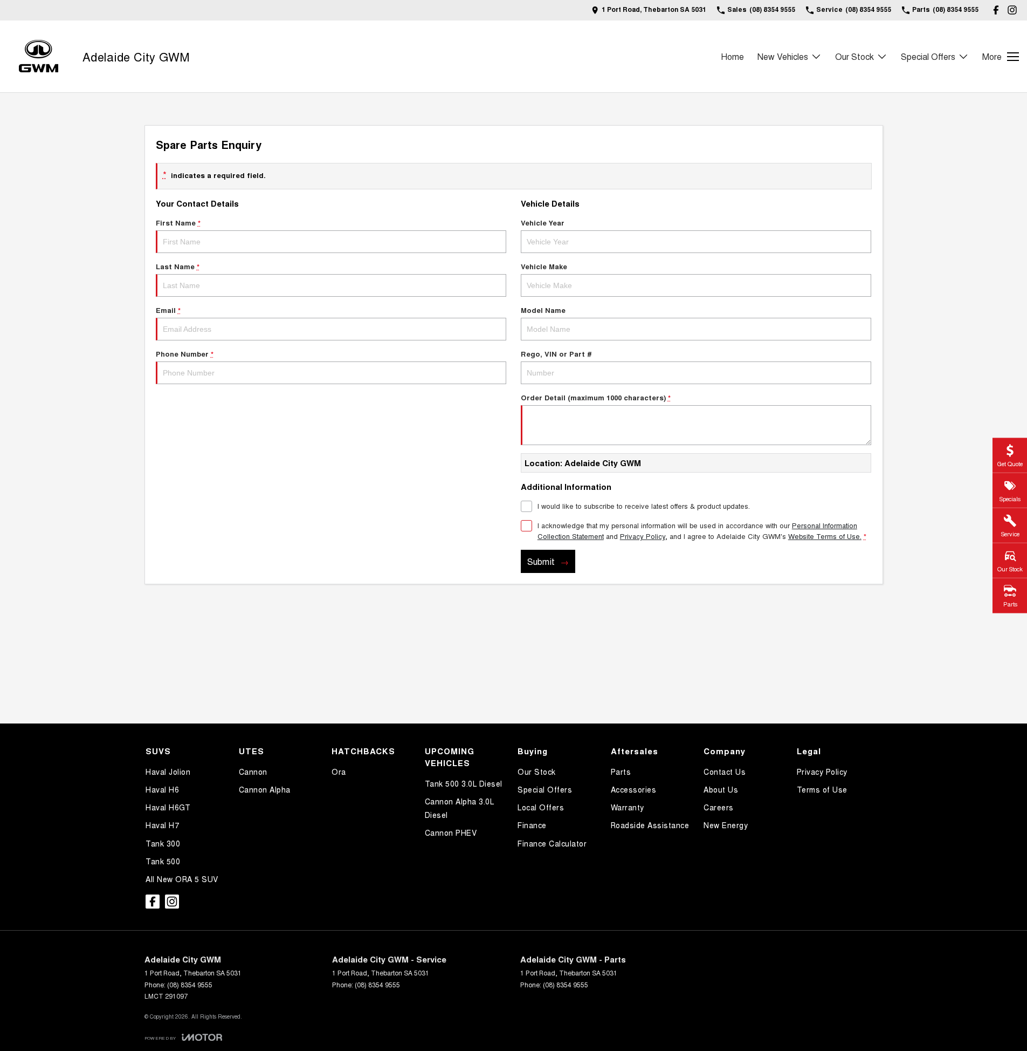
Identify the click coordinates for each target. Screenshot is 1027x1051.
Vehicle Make (544, 266)
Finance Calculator (552, 843)
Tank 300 (163, 843)
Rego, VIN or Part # (556, 354)
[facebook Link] (996, 10)
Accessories (634, 789)
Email (168, 310)
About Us (721, 789)
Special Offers (928, 56)
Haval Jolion (168, 771)
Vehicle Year (542, 222)
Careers (719, 807)
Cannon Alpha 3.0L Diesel (459, 808)
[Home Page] (38, 56)
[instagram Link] (1012, 10)
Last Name (177, 266)
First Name (178, 222)
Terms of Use (822, 789)
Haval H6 (162, 789)
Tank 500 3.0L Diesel (463, 783)
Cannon (253, 771)
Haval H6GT (168, 807)
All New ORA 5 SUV (182, 878)
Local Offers (541, 807)
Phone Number (184, 354)
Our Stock (854, 56)
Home (732, 56)
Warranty (627, 807)
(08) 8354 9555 (189, 984)
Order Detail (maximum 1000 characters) (596, 397)
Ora (339, 771)
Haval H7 (162, 825)
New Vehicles (782, 56)
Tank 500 (163, 861)
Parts (621, 771)
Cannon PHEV (451, 832)
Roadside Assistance (650, 825)
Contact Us (725, 771)
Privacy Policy (642, 536)
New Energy (726, 825)
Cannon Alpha (265, 789)
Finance (532, 825)
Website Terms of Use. (824, 536)
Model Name (543, 310)
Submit (541, 561)
